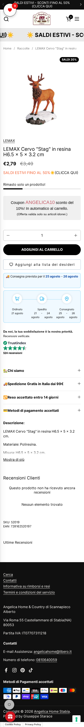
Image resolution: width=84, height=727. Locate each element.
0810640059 (46, 660)
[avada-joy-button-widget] (10, 716)
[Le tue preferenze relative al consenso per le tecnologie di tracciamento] (76, 719)
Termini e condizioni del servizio (29, 592)
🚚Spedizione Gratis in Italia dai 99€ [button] (33, 384)
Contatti (10, 580)
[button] (6, 19)
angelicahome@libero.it (53, 652)
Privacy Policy (33, 724)
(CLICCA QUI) (66, 173)
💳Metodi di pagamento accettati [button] (31, 411)
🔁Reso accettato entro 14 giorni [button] (30, 397)
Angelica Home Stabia (52, 711)
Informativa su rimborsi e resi (26, 586)
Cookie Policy (13, 724)
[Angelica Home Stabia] (41, 19)
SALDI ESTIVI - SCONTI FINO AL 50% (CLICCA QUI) (42, 4)
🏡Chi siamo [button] (13, 371)
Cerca (8, 575)
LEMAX (9, 141)
